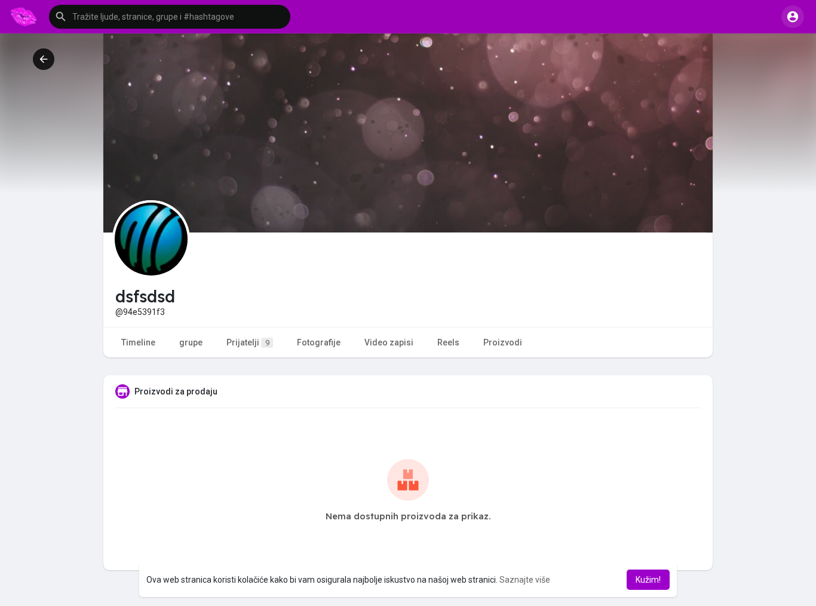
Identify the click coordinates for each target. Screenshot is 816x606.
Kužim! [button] (648, 579)
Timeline (138, 342)
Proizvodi (502, 342)
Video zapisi (388, 342)
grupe (191, 342)
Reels (448, 342)
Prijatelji (247, 342)
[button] (169, 17)
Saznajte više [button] (524, 579)
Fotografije (318, 342)
